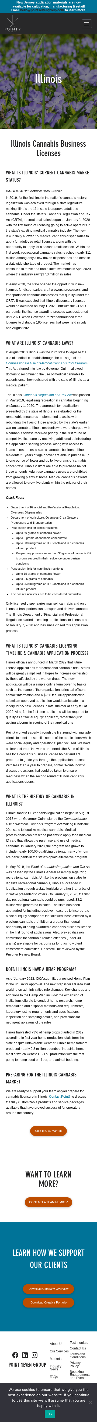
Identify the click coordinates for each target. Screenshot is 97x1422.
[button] (87, 23)
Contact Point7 (60, 1096)
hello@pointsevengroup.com (42, 10)
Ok (49, 1414)
